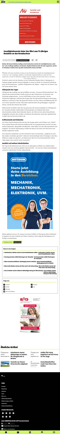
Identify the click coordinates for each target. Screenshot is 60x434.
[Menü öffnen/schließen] (58, 2)
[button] (54, 432)
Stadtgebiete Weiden (8, 242)
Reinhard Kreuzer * (24, 60)
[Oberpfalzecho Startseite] (3, 3)
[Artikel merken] (36, 60)
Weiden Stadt (17, 242)
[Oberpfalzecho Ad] (19, 2)
